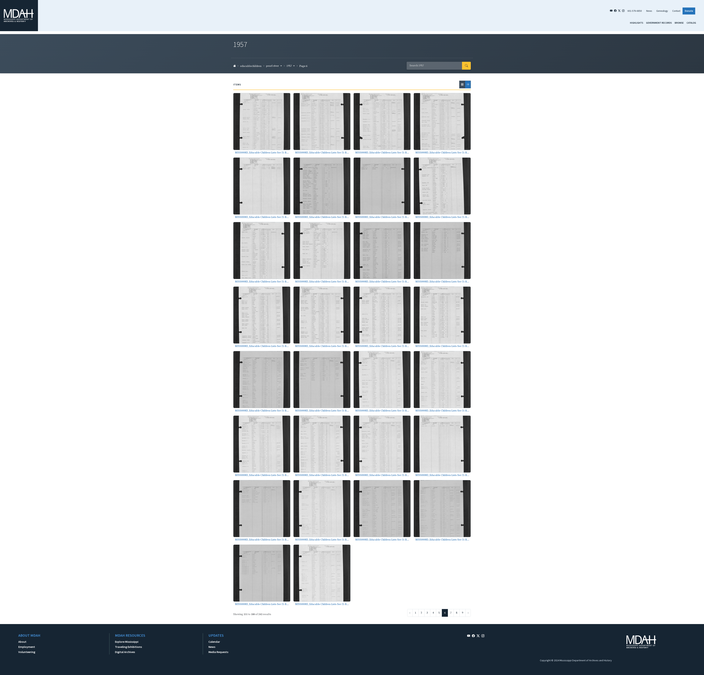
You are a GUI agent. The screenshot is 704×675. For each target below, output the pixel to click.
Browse (679, 22)
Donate (689, 10)
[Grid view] (462, 84)
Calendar (214, 641)
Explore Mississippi (126, 641)
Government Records (659, 22)
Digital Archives (125, 652)
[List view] (468, 84)
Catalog (691, 22)
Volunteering (26, 652)
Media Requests (218, 652)
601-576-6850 (635, 10)
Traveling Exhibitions (128, 647)
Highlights (636, 22)
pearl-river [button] (272, 66)
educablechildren (251, 66)
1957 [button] (289, 66)
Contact (676, 10)
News (649, 10)
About (22, 641)
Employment (26, 647)
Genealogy (662, 10)
